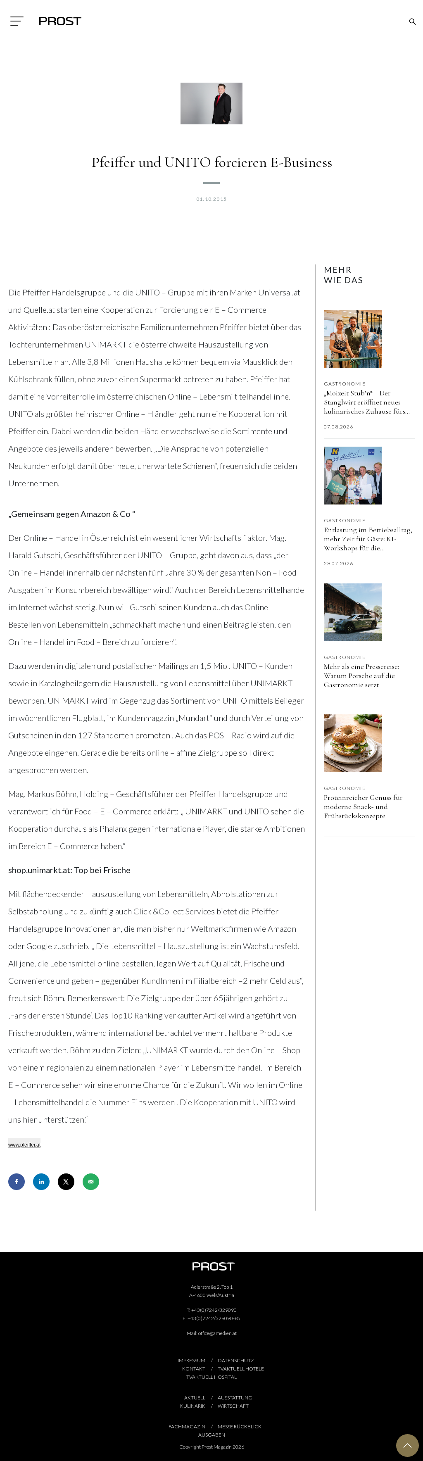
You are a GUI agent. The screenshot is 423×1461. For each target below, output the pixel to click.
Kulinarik (192, 1406)
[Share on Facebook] (16, 1181)
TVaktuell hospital (211, 1377)
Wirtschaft (233, 1406)
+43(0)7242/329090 (214, 1310)
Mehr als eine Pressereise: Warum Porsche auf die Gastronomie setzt (361, 675)
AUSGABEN (211, 1435)
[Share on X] (66, 1181)
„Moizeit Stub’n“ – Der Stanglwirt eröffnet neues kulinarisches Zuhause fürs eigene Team (364, 402)
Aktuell (194, 1397)
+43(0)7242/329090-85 (214, 1318)
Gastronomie (345, 384)
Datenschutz (236, 1360)
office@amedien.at (217, 1333)
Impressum (191, 1360)
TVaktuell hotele (241, 1369)
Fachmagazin (187, 1426)
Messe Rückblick (239, 1426)
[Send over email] (91, 1181)
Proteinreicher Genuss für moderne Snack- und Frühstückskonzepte (363, 806)
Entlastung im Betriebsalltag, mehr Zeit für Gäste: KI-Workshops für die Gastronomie (368, 538)
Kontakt (193, 1369)
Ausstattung (235, 1397)
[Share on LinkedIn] (41, 1181)
